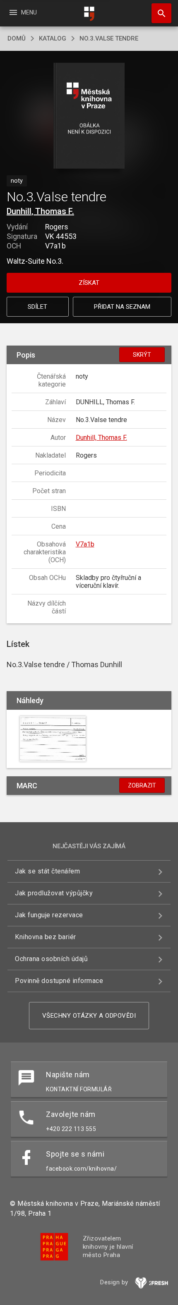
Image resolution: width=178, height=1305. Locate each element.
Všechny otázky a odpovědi (89, 1015)
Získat (89, 282)
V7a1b (85, 544)
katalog (52, 38)
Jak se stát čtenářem (47, 871)
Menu (22, 12)
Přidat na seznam (122, 306)
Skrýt (142, 354)
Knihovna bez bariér (45, 937)
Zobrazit (142, 785)
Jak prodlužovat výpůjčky (54, 893)
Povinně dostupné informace (59, 981)
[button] (89, 116)
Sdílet (37, 306)
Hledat (159, 13)
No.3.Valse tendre (108, 38)
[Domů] (89, 14)
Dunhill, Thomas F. (40, 211)
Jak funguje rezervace (49, 915)
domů (16, 38)
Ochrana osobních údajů (51, 959)
